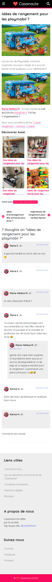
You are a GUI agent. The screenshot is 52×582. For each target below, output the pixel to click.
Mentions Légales (13, 490)
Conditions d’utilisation (16, 484)
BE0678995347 (28, 525)
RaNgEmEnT (20, 112)
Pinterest (9, 560)
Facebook (9, 554)
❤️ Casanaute (26, 3)
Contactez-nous (13, 469)
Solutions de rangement (25, 202)
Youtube (8, 548)
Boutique (9, 496)
